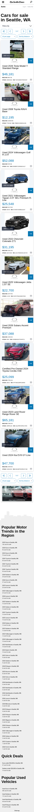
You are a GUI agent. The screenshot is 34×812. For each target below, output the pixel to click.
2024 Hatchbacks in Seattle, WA (11, 683)
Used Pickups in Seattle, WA (10, 806)
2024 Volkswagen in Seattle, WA (11, 640)
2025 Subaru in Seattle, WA (10, 608)
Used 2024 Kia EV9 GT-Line (16, 455)
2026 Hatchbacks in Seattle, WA (11, 694)
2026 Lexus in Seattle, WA (10, 699)
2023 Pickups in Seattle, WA (10, 710)
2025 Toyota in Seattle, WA (10, 565)
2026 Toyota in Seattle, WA (10, 570)
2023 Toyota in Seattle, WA (10, 613)
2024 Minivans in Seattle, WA (10, 705)
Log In (24, 7)
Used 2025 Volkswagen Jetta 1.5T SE (16, 283)
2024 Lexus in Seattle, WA (10, 597)
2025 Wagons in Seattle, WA (10, 721)
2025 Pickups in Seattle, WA (10, 715)
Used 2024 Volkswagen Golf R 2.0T (16, 153)
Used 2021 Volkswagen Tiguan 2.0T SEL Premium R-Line (17, 198)
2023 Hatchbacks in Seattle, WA (11, 645)
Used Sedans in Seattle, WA (10, 795)
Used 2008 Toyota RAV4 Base (14, 110)
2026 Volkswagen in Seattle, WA (11, 731)
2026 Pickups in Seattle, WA (10, 726)
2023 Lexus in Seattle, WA (10, 586)
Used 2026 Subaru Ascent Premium (15, 326)
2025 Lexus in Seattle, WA (10, 618)
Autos (3, 6)
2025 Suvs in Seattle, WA (9, 543)
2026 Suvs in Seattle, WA (9, 581)
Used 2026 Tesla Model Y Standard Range (15, 67)
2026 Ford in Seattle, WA (9, 748)
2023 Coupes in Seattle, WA (10, 742)
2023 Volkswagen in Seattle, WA (11, 635)
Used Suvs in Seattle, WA (9, 789)
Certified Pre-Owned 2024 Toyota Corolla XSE (15, 370)
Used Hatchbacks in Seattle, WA (11, 800)
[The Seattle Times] (17, 2)
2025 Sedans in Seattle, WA (10, 602)
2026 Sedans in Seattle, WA (10, 662)
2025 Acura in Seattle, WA (10, 672)
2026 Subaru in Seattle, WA (10, 737)
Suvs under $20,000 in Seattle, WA (12, 764)
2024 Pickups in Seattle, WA (10, 667)
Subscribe (30, 7)
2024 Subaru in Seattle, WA (10, 624)
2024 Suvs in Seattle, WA (9, 548)
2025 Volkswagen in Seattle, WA (11, 592)
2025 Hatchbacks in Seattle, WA (11, 688)
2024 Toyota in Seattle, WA (10, 559)
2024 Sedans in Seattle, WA (10, 575)
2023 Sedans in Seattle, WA (10, 629)
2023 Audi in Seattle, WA (9, 651)
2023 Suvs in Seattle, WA (9, 554)
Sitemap (17, 810)
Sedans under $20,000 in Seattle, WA (13, 769)
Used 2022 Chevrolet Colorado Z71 (12, 240)
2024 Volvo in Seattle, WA (9, 678)
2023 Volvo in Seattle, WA (9, 656)
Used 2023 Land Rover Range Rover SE (13, 413)
